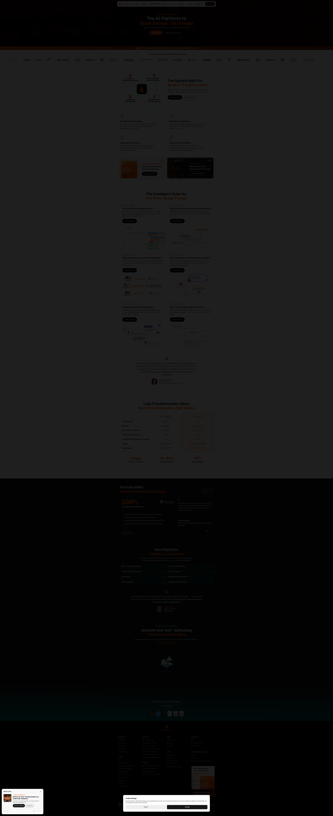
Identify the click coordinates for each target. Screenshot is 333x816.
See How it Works (19, 805)
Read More (30, 805)
